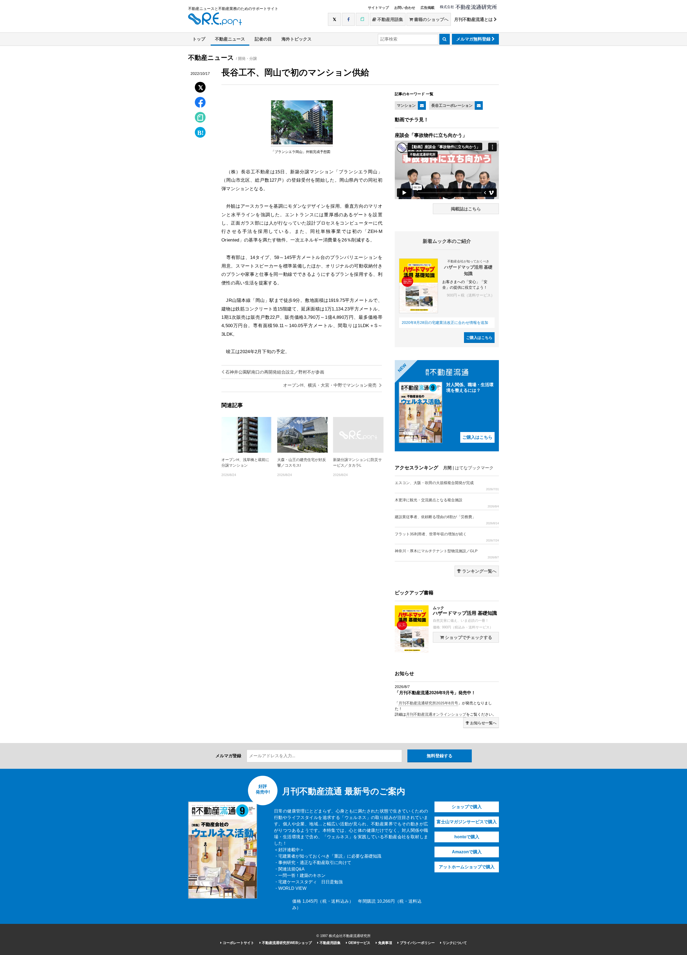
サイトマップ (378, 8)
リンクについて (454, 943)
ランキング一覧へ (478, 571)
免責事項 (384, 943)
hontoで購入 (466, 837)
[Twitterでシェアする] (200, 86)
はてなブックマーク (474, 468)
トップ (198, 39)
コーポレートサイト (238, 943)
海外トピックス (297, 39)
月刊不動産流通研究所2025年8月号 (428, 703)
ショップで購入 (467, 806)
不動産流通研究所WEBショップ (286, 943)
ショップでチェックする (468, 637)
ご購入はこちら (479, 337)
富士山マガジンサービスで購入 (467, 821)
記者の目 (263, 39)
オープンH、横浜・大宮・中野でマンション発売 (330, 385)
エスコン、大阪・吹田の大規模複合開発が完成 (447, 486)
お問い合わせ (404, 8)
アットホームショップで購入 (467, 867)
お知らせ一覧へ (482, 723)
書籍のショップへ (430, 19)
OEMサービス (358, 943)
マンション (406, 105)
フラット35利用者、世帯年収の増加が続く (447, 537)
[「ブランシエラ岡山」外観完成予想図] (302, 143)
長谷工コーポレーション (452, 105)
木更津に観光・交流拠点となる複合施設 (447, 503)
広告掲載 (427, 8)
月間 (447, 468)
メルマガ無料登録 (474, 39)
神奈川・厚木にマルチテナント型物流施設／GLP (447, 554)
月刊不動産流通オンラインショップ (436, 714)
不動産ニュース (230, 39)
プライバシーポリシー (417, 943)
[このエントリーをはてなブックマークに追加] (200, 131)
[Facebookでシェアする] (200, 103)
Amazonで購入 (467, 852)
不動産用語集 (389, 19)
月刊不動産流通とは (474, 19)
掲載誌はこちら (466, 209)
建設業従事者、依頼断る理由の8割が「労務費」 (447, 520)
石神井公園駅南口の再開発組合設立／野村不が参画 (274, 372)
